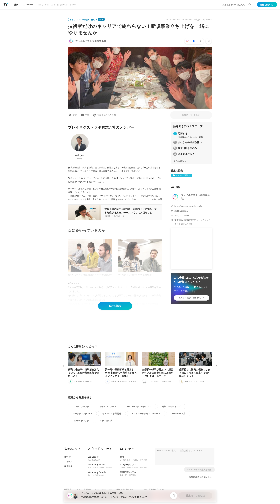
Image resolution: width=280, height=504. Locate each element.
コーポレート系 (178, 413)
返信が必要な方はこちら (200, 476)
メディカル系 (106, 420)
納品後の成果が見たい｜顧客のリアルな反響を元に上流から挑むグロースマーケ (157, 373)
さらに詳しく (180, 160)
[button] (72, 448)
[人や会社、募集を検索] (250, 5)
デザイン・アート (108, 406)
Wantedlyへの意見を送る (199, 469)
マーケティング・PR (82, 413)
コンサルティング (81, 420)
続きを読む (115, 305)
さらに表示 (157, 199)
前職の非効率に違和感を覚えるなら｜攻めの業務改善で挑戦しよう (83, 373)
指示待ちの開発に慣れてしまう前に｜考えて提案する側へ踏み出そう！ (194, 373)
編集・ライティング (171, 406)
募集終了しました (191, 115)
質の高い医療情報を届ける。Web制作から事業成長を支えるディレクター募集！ (121, 373)
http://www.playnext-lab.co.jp (188, 206)
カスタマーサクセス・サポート (146, 413)
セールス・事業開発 (111, 413)
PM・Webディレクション (139, 406)
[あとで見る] (209, 41)
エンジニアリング (81, 406)
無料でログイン (267, 4)
